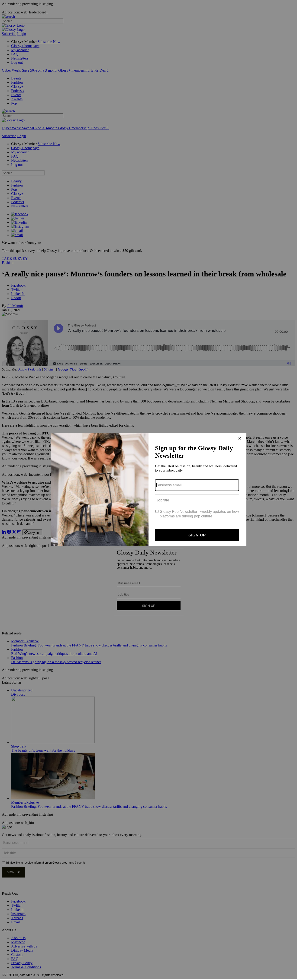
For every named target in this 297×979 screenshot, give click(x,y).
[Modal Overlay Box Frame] (148, 489)
